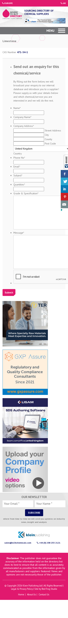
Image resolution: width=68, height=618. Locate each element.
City (47, 134)
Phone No (19, 157)
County (48, 139)
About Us (31, 594)
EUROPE (8, 3)
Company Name (22, 117)
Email (16, 166)
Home (21, 594)
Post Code (50, 143)
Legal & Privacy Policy (22, 588)
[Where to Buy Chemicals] (12, 14)
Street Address (53, 130)
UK (64, 3)
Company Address (23, 126)
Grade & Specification (25, 193)
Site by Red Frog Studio (45, 588)
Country (17, 153)
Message (18, 232)
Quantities (19, 184)
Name (17, 108)
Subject (17, 175)
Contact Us (44, 594)
